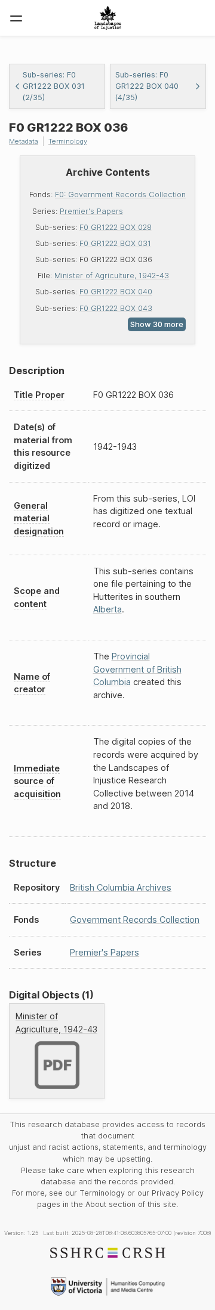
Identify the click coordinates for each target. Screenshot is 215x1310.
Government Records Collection (134, 919)
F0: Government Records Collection (120, 194)
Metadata (23, 141)
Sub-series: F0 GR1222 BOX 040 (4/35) (147, 86)
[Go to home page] (108, 18)
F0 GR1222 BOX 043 (115, 308)
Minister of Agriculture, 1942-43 (111, 275)
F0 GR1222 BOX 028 (115, 227)
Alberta (107, 609)
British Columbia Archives (120, 887)
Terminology (67, 141)
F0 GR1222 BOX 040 (115, 291)
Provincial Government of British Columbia (137, 669)
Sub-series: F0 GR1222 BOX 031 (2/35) (54, 86)
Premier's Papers (91, 211)
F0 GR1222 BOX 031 (115, 243)
